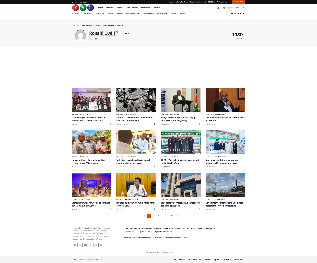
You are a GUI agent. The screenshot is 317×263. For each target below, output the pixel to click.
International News (132, 14)
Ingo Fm (141, 232)
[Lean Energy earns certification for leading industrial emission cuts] (91, 100)
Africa (182, 14)
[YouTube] (232, 13)
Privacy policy (182, 237)
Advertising (156, 237)
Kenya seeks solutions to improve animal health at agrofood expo (222, 162)
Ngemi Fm (159, 232)
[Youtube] (85, 245)
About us (127, 237)
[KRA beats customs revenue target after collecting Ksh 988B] (181, 185)
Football (173, 14)
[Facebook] (75, 245)
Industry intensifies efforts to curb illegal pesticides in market (133, 162)
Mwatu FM (191, 228)
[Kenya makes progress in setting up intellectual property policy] (181, 100)
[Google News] (235, 13)
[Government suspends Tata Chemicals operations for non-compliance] (225, 185)
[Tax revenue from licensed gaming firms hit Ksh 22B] (225, 100)
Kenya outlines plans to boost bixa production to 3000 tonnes (88, 162)
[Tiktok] (90, 245)
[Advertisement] (158, 65)
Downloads (147, 237)
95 (177, 216)
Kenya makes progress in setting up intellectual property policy (178, 119)
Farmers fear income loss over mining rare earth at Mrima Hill (134, 119)
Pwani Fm (160, 228)
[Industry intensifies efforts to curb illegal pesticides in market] (136, 142)
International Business (133, 199)
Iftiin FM (149, 232)
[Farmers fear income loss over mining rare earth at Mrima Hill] (136, 100)
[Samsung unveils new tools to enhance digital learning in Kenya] (91, 185)
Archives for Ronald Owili (91, 26)
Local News (87, 14)
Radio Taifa (128, 228)
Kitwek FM (201, 228)
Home (76, 26)
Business (119, 14)
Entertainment (162, 14)
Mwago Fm (210, 228)
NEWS (77, 14)
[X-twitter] (80, 245)
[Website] (96, 39)
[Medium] (238, 13)
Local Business (148, 14)
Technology (76, 199)
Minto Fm (169, 228)
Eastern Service (130, 232)
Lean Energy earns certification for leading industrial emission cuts (89, 119)
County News (99, 14)
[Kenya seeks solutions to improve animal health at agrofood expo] (225, 142)
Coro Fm (151, 228)
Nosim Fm (168, 232)
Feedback (165, 237)
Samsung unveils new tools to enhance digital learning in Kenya (91, 204)
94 (171, 216)
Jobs (140, 237)
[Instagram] (95, 245)
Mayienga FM (179, 228)
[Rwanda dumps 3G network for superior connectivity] (136, 185)
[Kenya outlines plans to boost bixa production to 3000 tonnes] (91, 142)
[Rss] (243, 13)
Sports (110, 14)
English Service (140, 228)
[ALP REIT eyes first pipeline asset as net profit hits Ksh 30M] (181, 142)
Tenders (134, 237)
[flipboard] (240, 13)
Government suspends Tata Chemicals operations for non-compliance (224, 204)
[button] (212, 7)
